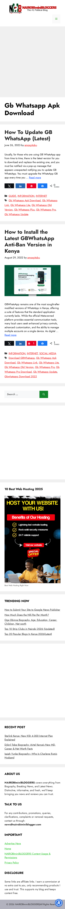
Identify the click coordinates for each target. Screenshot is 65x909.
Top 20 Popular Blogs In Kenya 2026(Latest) (28, 634)
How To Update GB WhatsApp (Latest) (28, 135)
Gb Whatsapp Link (27, 362)
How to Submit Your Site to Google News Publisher (32, 610)
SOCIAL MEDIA (47, 353)
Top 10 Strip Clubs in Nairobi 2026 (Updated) (30, 629)
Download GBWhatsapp (22, 358)
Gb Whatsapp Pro (46, 209)
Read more (35, 177)
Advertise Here (13, 843)
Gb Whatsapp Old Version (19, 367)
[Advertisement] (32, 60)
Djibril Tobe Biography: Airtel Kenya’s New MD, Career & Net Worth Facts (30, 746)
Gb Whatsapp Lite (20, 205)
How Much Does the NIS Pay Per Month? (27, 615)
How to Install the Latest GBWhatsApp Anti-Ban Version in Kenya (29, 241)
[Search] (43, 394)
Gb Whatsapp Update (16, 214)
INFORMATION (26, 196)
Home (8, 848)
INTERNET (41, 196)
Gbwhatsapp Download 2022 (21, 376)
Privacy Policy (12, 862)
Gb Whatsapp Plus (24, 209)
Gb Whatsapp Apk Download (25, 200)
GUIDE (12, 196)
